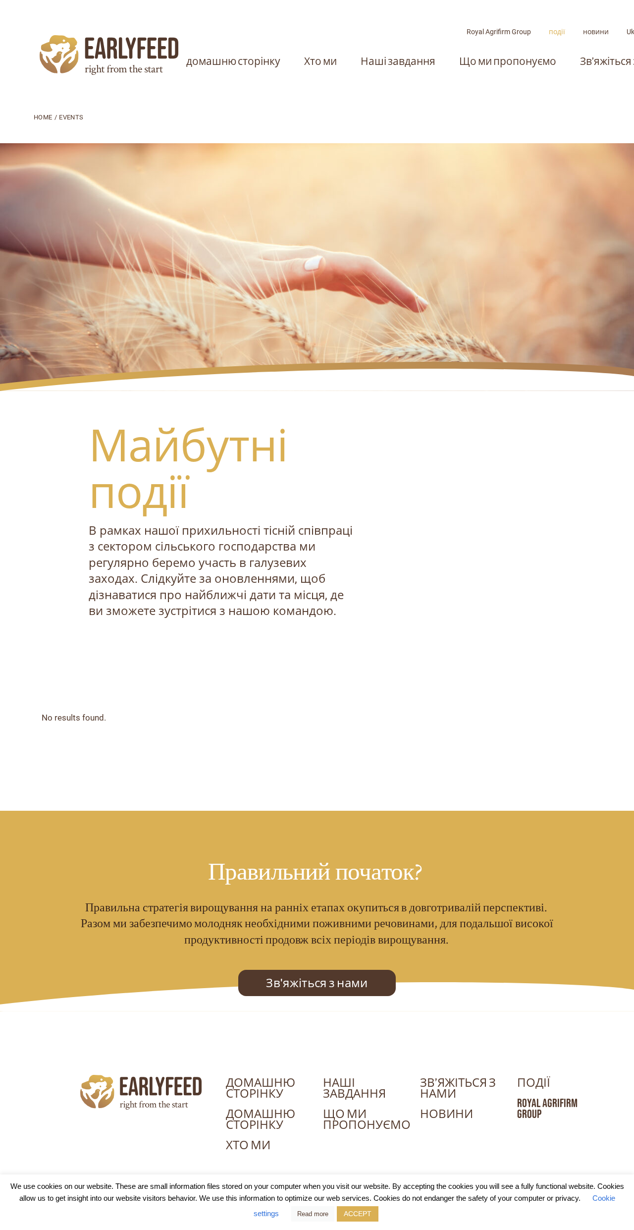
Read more (312, 1214)
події (557, 32)
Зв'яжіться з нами (317, 983)
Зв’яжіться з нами (458, 1088)
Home (43, 117)
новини (596, 32)
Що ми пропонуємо (507, 61)
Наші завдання (398, 61)
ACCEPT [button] (357, 1214)
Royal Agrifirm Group (499, 32)
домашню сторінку (233, 61)
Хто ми (320, 61)
